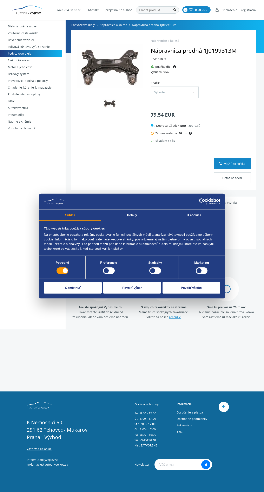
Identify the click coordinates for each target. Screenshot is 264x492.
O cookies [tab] (194, 215)
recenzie (175, 317)
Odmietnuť (73, 287)
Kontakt (93, 10)
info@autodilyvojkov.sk (42, 460)
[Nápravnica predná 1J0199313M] (110, 66)
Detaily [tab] (132, 215)
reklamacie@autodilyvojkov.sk (47, 464)
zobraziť (194, 126)
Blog (180, 431)
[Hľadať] (175, 10)
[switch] (109, 270)
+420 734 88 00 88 (69, 10)
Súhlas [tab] (70, 215)
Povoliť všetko (191, 287)
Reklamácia (184, 425)
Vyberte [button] (159, 92)
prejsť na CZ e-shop (118, 10)
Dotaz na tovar (232, 178)
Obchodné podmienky (192, 419)
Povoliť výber (132, 287)
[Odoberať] (205, 464)
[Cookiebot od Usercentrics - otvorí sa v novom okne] (202, 201)
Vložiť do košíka (234, 164)
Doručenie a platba (190, 412)
